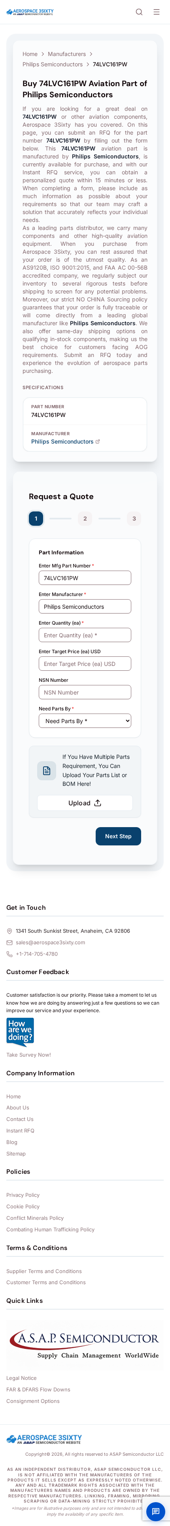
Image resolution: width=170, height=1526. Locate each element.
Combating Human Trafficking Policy (50, 1229)
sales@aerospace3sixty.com (50, 942)
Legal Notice (21, 1378)
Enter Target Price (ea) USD (70, 651)
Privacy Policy (23, 1195)
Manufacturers (67, 53)
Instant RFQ (20, 1130)
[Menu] (156, 12)
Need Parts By (56, 709)
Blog (11, 1142)
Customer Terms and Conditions (46, 1282)
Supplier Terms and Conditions (44, 1271)
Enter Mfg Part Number (66, 566)
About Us (17, 1107)
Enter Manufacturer (62, 594)
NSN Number (53, 680)
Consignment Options (33, 1401)
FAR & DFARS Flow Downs (38, 1389)
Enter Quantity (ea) (61, 623)
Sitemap (16, 1153)
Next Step (118, 836)
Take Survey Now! (28, 1054)
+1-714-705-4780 (37, 954)
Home (30, 53)
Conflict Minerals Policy (35, 1218)
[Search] (139, 12)
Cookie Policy (23, 1206)
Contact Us (20, 1119)
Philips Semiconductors (53, 64)
